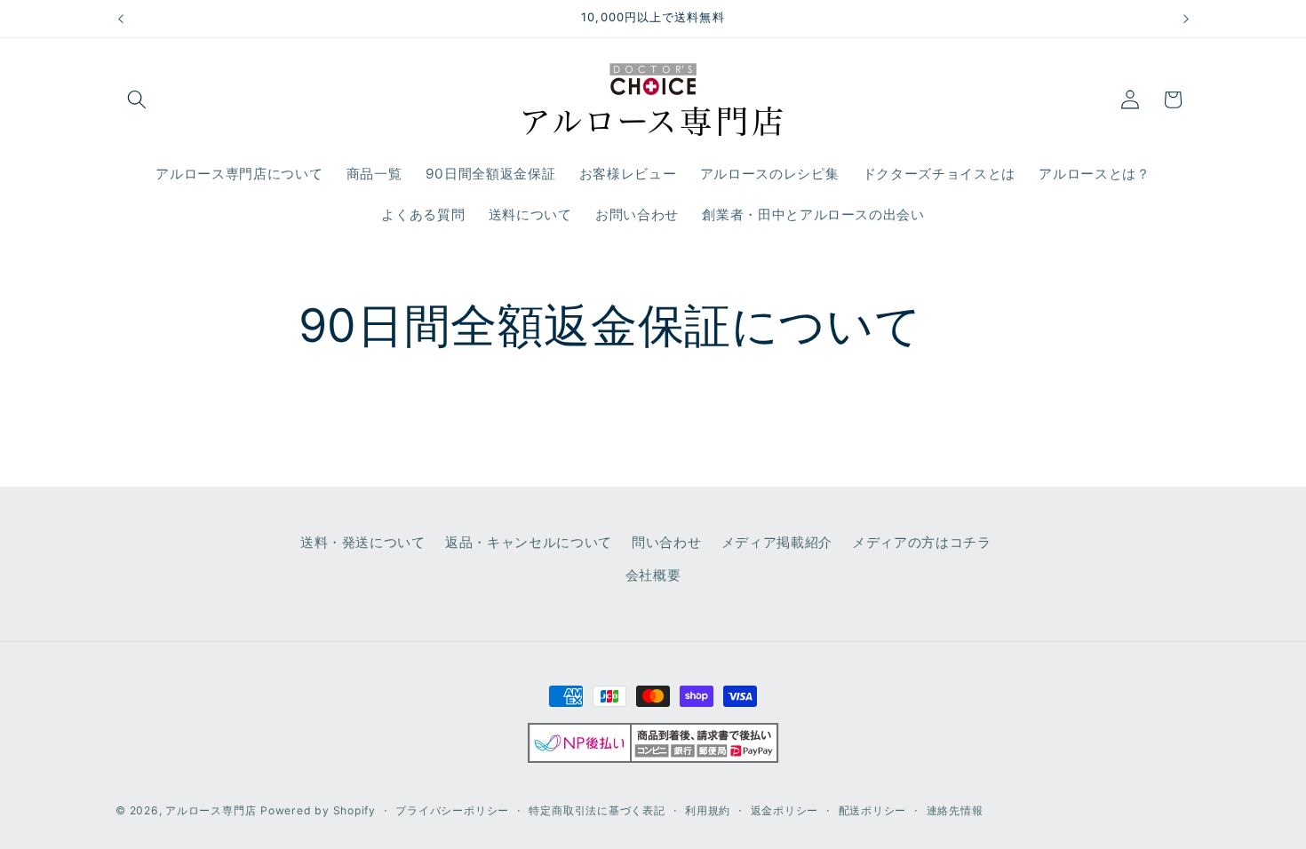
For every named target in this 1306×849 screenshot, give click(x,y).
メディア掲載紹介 (776, 541)
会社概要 (653, 575)
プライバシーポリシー (452, 810)
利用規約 (707, 810)
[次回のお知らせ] (1186, 18)
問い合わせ (666, 541)
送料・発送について (363, 541)
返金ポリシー (785, 810)
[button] (136, 99)
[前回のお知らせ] (120, 18)
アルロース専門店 (210, 810)
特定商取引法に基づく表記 (597, 810)
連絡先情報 (955, 810)
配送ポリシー (873, 810)
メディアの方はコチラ (921, 541)
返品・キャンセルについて (528, 541)
